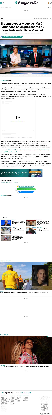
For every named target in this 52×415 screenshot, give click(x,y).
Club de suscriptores (5, 399)
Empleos (18, 398)
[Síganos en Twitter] (22, 392)
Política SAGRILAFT (44, 406)
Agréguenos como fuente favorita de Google (12, 36)
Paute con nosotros (5, 401)
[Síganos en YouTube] (26, 392)
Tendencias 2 (9, 80)
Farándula (49, 18)
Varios (18, 399)
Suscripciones (4, 396)
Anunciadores (4, 400)
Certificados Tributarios (3, 407)
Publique (18, 401)
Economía (12, 403)
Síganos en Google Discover (26, 186)
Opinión (12, 404)
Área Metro (13, 396)
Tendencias (14, 227)
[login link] (51, 3)
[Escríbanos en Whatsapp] (30, 392)
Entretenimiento (14, 399)
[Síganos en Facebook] (20, 392)
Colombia (39, 220)
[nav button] (1, 3)
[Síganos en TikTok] (28, 392)
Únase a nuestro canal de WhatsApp (26, 189)
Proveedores (3, 408)
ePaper (2, 397)
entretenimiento (43, 18)
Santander (13, 397)
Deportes (12, 401)
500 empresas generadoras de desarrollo (26, 397)
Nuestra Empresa (4, 403)
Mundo (12, 402)
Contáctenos (3, 402)
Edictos (18, 400)
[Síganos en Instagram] (24, 392)
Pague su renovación (5, 398)
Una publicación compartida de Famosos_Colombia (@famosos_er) (18, 137)
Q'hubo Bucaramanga (25, 400)
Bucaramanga (14, 235)
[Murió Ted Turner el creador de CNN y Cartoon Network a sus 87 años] (6, 223)
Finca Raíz (19, 396)
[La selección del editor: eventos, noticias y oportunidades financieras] (31, 230)
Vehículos (19, 397)
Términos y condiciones (3, 410)
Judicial (1, 291)
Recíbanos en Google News (26, 191)
